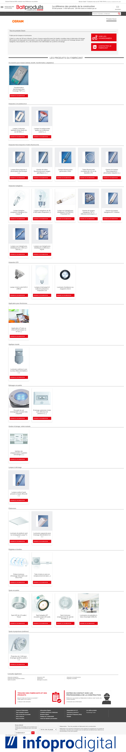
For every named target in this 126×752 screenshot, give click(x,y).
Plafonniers (40, 678)
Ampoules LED (41, 677)
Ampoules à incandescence (74, 677)
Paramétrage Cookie (91, 712)
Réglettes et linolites (72, 678)
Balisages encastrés (42, 680)
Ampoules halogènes (13, 677)
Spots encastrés (12, 680)
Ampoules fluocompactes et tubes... (16, 678)
